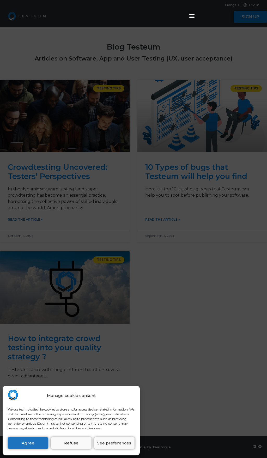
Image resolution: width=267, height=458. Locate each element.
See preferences (114, 443)
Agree (28, 443)
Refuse (71, 443)
